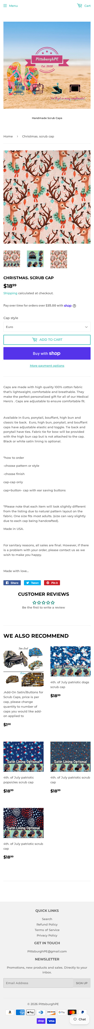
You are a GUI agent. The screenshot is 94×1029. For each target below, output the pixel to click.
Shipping (10, 293)
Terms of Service (47, 930)
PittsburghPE (49, 1004)
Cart (87, 6)
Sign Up (82, 983)
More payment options (47, 365)
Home (8, 136)
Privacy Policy (47, 935)
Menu (13, 6)
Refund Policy (47, 924)
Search (47, 919)
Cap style (10, 318)
